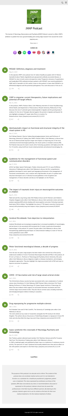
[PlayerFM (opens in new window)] (38, 52)
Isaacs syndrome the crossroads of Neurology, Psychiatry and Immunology (34, 331)
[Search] (62, 2)
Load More (34, 357)
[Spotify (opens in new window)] (24, 52)
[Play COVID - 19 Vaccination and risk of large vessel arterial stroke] (5, 276)
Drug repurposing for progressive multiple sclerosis (30, 303)
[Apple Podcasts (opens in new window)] (15, 52)
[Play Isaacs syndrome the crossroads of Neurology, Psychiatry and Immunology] (5, 331)
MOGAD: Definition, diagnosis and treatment (27, 69)
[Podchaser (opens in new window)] (48, 52)
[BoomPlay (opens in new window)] (53, 52)
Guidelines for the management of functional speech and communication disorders (32, 160)
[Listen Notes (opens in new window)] (43, 52)
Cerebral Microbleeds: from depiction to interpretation (31, 218)
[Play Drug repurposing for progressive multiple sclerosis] (5, 305)
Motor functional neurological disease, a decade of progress (33, 246)
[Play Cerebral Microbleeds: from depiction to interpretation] (5, 219)
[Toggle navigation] (66, 2)
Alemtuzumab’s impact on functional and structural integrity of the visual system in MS (36, 129)
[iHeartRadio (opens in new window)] (34, 52)
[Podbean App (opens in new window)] (19, 52)
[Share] (19, 89)
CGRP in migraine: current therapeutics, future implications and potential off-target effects (35, 98)
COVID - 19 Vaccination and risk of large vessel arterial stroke (34, 275)
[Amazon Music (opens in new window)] (29, 52)
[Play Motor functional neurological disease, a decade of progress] (5, 248)
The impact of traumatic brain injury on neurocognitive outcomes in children (36, 190)
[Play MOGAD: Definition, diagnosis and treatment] (5, 70)
